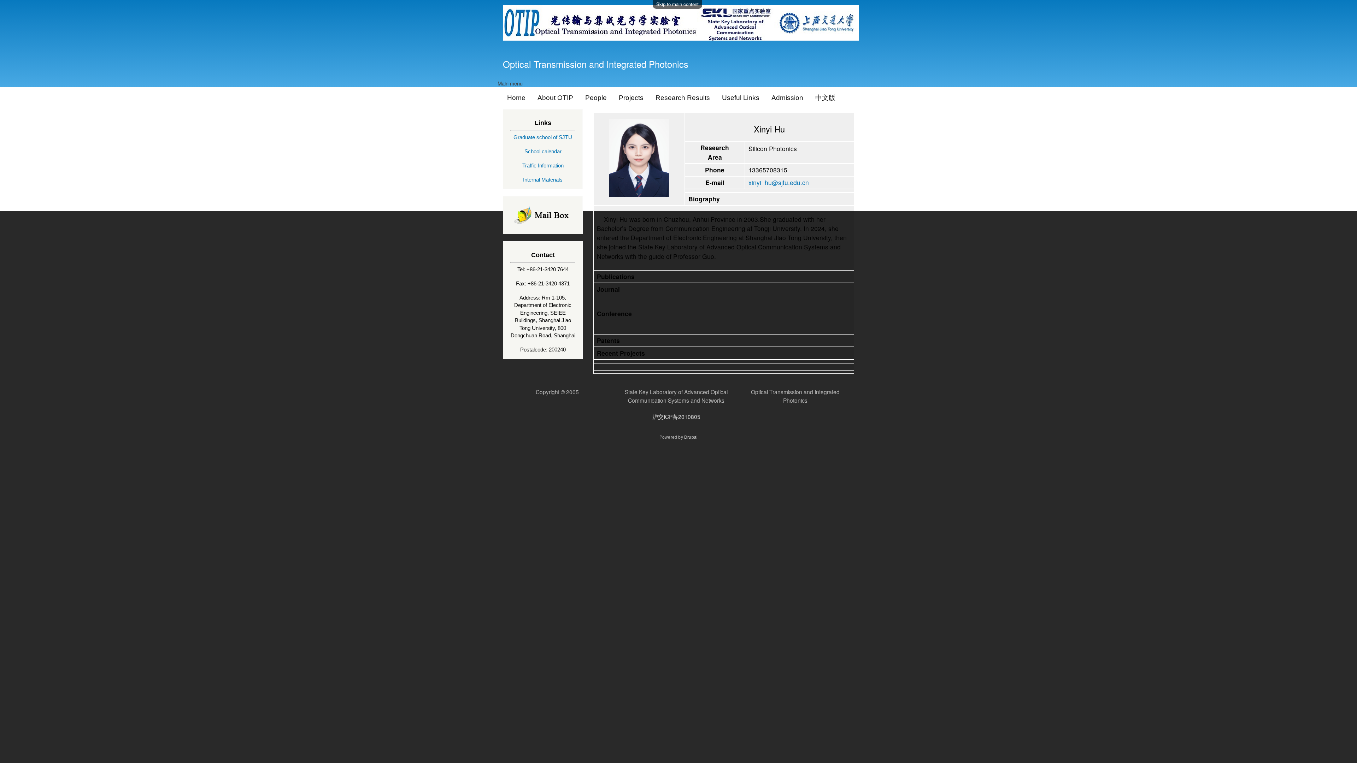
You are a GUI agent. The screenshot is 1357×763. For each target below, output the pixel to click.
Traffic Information (543, 165)
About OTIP (555, 97)
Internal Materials (543, 180)
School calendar (543, 151)
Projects (631, 97)
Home (516, 97)
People (596, 97)
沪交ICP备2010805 (676, 416)
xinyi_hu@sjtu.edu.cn (778, 182)
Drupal (691, 437)
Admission (787, 97)
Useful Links (740, 97)
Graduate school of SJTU (542, 137)
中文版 (825, 97)
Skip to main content (677, 4)
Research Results (683, 97)
